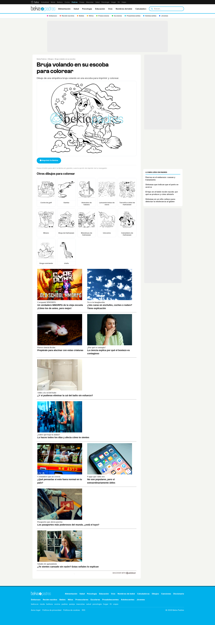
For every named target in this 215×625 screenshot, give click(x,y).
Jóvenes (141, 599)
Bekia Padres (42, 59)
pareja (72, 604)
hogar (105, 604)
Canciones (166, 594)
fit (111, 604)
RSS (83, 610)
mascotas (80, 604)
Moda (53, 2)
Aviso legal (35, 610)
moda (42, 604)
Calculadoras (141, 9)
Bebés (62, 599)
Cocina (67, 2)
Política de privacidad (51, 610)
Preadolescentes (110, 599)
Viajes (124, 2)
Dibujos (51, 59)
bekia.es (34, 604)
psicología (97, 604)
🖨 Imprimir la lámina (49, 160)
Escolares (95, 599)
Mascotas (89, 2)
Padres (75, 2)
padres (65, 604)
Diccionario (178, 594)
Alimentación (64, 9)
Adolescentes (127, 599)
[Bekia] (35, 2)
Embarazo (36, 599)
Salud (97, 2)
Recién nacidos (50, 599)
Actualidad (45, 2)
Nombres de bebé (124, 9)
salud (88, 604)
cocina (57, 604)
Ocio (110, 9)
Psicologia (87, 9)
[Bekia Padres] (43, 8)
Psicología (105, 2)
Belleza (60, 2)
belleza (49, 604)
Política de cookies (71, 610)
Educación (100, 9)
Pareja (82, 2)
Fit (119, 2)
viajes (115, 604)
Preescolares (81, 599)
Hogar (113, 2)
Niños (70, 599)
